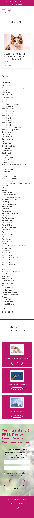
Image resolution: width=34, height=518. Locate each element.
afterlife (5, 90)
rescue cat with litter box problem (15, 246)
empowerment (7, 162)
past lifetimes (7, 206)
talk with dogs (7, 288)
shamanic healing (8, 255)
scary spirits (6, 253)
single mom (6, 269)
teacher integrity (8, 290)
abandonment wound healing (13, 88)
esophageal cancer (9, 176)
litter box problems (9, 195)
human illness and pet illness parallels (16, 183)
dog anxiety (6, 148)
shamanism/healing (9, 264)
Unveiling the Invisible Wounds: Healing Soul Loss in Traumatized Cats (16, 58)
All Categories (7, 85)
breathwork (6, 132)
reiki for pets (7, 237)
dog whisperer (7, 157)
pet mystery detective (10, 213)
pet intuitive (6, 211)
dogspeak (5, 160)
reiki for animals (8, 234)
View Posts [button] (17, 363)
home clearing (7, 181)
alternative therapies (9, 95)
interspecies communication (12, 188)
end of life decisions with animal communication (14, 166)
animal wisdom (7, 125)
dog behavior (7, 151)
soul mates (6, 276)
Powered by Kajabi (17, 513)
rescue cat (6, 244)
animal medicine (8, 109)
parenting (5, 202)
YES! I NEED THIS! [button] (17, 481)
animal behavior (8, 102)
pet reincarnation (8, 218)
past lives (5, 209)
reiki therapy (7, 241)
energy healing (7, 171)
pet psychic (6, 216)
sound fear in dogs (9, 281)
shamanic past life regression (13, 260)
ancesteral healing (9, 97)
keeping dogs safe (9, 192)
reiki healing (6, 239)
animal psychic (7, 116)
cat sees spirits (7, 139)
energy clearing (8, 169)
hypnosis (5, 185)
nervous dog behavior (10, 199)
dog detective (7, 153)
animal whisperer (8, 123)
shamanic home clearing (11, 257)
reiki (3, 232)
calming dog (6, 134)
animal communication (10, 104)
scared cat (6, 251)
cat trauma (6, 144)
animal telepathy (8, 120)
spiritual (5, 285)
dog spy (5, 155)
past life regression (9, 204)
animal (4, 99)
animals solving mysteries (11, 130)
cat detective (7, 137)
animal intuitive (7, 106)
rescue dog (6, 248)
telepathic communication (11, 295)
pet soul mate (7, 220)
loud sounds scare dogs (11, 197)
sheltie (4, 267)
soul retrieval (7, 278)
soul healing (6, 274)
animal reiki (6, 118)
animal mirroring (8, 111)
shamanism (6, 262)
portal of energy (8, 225)
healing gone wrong (9, 178)
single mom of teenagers (11, 271)
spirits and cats (7, 283)
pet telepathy (7, 223)
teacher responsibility (10, 292)
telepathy (5, 297)
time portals (6, 299)
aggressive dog (7, 92)
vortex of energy (8, 304)
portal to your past (9, 227)
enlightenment (7, 174)
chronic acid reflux (9, 146)
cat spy (4, 141)
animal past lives (8, 113)
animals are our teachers (11, 127)
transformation (7, 302)
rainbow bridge (7, 230)
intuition (5, 190)
